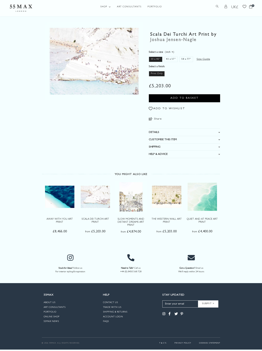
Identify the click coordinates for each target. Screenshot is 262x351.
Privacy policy (182, 343)
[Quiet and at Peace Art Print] (202, 196)
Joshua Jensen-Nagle (173, 40)
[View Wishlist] (244, 6)
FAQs (106, 322)
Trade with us (112, 307)
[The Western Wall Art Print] (167, 196)
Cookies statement (209, 343)
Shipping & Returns (115, 312)
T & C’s (163, 343)
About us (49, 303)
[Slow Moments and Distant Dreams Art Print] (131, 196)
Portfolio (155, 7)
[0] (250, 7)
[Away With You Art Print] (60, 196)
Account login (113, 317)
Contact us (110, 303)
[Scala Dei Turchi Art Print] (95, 196)
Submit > (208, 304)
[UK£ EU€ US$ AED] (235, 7)
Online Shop (52, 317)
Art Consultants (129, 7)
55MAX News (51, 322)
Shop (103, 7)
